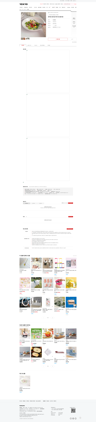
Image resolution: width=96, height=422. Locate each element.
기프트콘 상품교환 (60, 412)
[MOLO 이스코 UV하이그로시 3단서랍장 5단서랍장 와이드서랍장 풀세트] (36, 305)
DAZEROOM (56, 308)
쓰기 (74, 23)
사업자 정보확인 (42, 408)
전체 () (26, 203)
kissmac (55, 269)
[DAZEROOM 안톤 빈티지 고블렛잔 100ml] (59, 304)
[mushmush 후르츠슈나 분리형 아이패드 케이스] (71, 266)
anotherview (33, 269)
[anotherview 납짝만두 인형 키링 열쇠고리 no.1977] (36, 266)
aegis (20, 308)
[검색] (75, 4)
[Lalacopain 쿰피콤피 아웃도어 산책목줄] (36, 284)
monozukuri (22, 269)
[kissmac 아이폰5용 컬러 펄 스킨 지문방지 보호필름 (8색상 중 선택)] (59, 267)
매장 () (40, 203)
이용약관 (27, 401)
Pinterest (75, 42)
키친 (22, 9)
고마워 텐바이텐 (53, 415)
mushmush (68, 269)
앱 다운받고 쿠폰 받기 (72, 407)
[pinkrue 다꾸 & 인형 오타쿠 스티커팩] (25, 286)
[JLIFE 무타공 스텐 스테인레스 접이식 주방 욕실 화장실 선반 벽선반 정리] (48, 266)
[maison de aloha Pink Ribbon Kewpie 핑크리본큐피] (48, 285)
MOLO (32, 308)
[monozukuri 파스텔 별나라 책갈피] (25, 266)
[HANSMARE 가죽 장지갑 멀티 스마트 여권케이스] (59, 286)
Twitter (73, 42)
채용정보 (24, 401)
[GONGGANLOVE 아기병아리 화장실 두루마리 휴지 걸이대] (71, 285)
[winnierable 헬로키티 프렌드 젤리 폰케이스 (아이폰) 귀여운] (48, 305)
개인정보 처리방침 (32, 401)
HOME (20, 9)
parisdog (67, 308)
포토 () (33, 203)
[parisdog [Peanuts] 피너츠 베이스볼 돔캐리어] (71, 306)
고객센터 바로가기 (53, 407)
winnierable (45, 308)
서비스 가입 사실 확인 (39, 411)
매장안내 (55, 401)
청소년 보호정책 (38, 401)
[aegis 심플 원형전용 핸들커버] (25, 305)
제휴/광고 (47, 401)
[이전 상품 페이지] (43, 318)
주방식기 (25, 9)
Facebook (74, 42)
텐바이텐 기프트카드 (53, 412)
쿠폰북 (59, 415)
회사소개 (21, 401)
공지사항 (51, 401)
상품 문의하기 (70, 216)
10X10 (24, 4)
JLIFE (43, 269)
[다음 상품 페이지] (52, 318)
